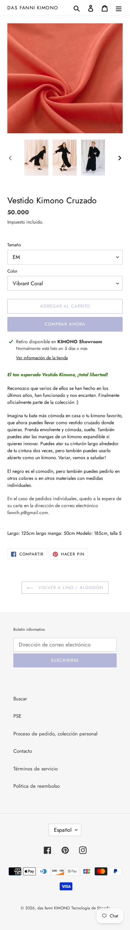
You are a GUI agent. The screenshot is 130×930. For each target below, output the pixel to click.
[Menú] (119, 8)
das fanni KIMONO (32, 8)
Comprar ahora (65, 324)
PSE (17, 716)
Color (12, 271)
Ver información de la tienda (42, 358)
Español (63, 830)
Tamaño (14, 245)
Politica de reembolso (36, 786)
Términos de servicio (35, 768)
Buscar (20, 698)
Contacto (22, 751)
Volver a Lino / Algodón (70, 587)
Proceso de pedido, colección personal (55, 733)
